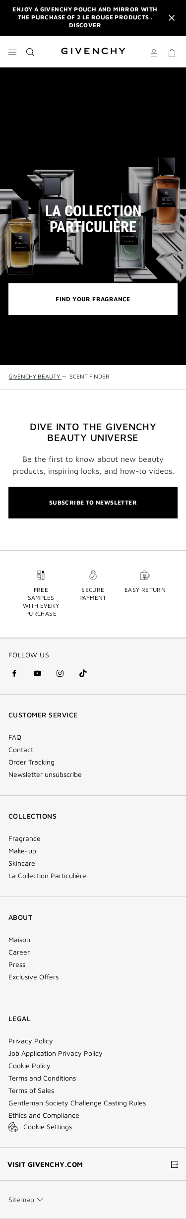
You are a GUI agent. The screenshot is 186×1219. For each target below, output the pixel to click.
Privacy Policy (30, 1041)
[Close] (172, 18)
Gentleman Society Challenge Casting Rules (77, 1103)
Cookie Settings (47, 1126)
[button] (154, 54)
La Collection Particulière (47, 876)
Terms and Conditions (42, 1078)
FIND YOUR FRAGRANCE (93, 299)
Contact (20, 750)
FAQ (14, 737)
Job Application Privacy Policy (55, 1053)
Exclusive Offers (33, 977)
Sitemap (21, 1199)
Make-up (22, 851)
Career (19, 952)
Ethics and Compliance (43, 1115)
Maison (19, 940)
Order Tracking (31, 762)
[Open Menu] (12, 52)
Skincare (21, 863)
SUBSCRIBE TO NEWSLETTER (93, 502)
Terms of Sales (31, 1090)
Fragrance (24, 838)
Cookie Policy (29, 1066)
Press (16, 964)
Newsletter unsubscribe (45, 774)
